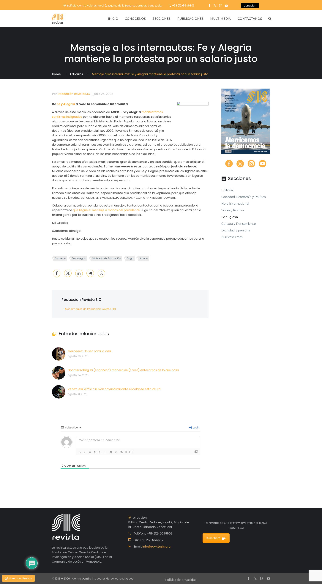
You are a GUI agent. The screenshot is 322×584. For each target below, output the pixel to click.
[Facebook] (209, 5)
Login (196, 427)
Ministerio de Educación (106, 258)
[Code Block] (116, 452)
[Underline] (90, 452)
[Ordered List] (100, 452)
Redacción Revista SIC (74, 94)
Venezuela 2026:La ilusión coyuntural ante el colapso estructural (114, 389)
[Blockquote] (110, 452)
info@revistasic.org (157, 546)
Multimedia (220, 18)
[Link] (121, 452)
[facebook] (229, 163)
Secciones (161, 18)
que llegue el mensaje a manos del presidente (106, 210)
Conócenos (135, 18)
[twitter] (240, 163)
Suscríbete (213, 538)
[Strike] (95, 452)
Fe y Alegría (66, 104)
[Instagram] (220, 5)
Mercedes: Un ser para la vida (89, 351)
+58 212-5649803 (183, 5)
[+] (131, 451)
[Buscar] (269, 18)
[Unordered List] (105, 452)
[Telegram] (90, 273)
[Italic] (84, 452)
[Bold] (79, 452)
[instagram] (251, 163)
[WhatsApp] (101, 273)
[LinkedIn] (79, 273)
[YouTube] (226, 5)
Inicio (113, 18)
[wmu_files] (196, 452)
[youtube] (262, 163)
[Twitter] (215, 5)
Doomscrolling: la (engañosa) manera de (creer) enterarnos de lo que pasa (123, 370)
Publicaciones (190, 18)
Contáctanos (250, 18)
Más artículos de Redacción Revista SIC (90, 309)
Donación (250, 5)
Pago (130, 258)
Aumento (60, 258)
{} (126, 451)
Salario (143, 258)
